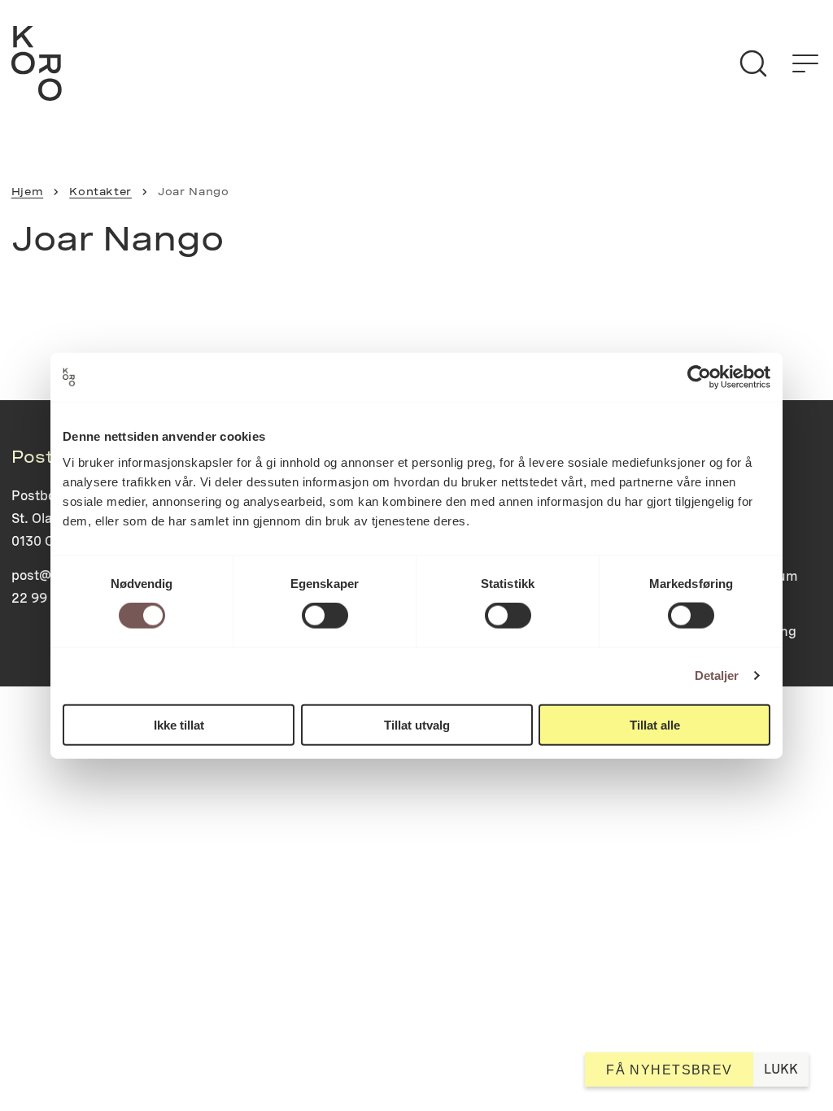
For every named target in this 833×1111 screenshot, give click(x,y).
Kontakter (100, 191)
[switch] (325, 616)
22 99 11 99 (48, 598)
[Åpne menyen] (805, 63)
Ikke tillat (179, 724)
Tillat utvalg (417, 724)
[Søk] (753, 63)
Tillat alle (655, 724)
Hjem (27, 191)
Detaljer (717, 675)
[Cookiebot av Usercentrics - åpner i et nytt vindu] (699, 377)
